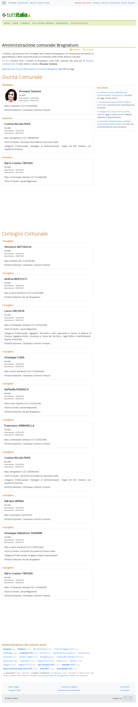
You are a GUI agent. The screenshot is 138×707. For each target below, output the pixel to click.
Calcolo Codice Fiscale (39, 3)
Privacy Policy (14, 690)
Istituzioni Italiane (69, 687)
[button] (125, 698)
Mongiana (47, 657)
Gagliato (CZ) (27, 665)
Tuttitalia (12, 3)
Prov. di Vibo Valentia (43, 23)
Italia (15, 23)
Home (7, 23)
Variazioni (96, 3)
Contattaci (125, 690)
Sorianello (10, 657)
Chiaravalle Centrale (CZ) (70, 657)
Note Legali (13, 687)
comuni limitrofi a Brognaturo (55, 675)
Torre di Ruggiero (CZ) (66, 649)
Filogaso (9, 665)
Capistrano (27, 661)
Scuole (124, 3)
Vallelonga (10, 653)
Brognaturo (62, 23)
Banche (131, 3)
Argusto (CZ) (45, 661)
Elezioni (105, 3)
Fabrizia (76, 661)
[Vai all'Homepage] (17, 14)
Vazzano (84, 653)
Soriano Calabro (28, 657)
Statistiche (115, 3)
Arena (62, 661)
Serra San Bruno (42, 649)
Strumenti (125, 687)
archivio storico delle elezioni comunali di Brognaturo (33, 69)
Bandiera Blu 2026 (83, 3)
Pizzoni (45, 653)
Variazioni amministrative (69, 690)
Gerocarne (10, 661)
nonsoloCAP (22, 3)
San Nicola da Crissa (64, 653)
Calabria (25, 23)
